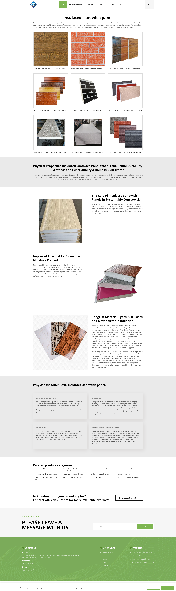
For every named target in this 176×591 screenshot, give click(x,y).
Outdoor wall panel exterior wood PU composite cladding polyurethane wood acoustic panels (66, 110)
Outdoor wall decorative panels (46, 474)
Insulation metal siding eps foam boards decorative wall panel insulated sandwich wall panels (141, 110)
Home (63, 5)
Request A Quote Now (129, 498)
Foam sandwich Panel (139, 556)
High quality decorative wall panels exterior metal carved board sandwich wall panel (137, 69)
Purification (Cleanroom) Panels (143, 562)
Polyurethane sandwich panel (73, 474)
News (112, 5)
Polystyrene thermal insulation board (46, 478)
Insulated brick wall (124, 474)
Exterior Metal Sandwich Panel (128, 477)
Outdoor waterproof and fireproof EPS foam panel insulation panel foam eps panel (100, 110)
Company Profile (76, 5)
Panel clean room (96, 477)
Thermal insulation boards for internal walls (73, 470)
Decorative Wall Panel (43, 469)
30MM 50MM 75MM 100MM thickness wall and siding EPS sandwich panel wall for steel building (142, 152)
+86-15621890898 (28, 564)
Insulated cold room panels (72, 477)
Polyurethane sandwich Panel (142, 552)
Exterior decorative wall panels (101, 469)
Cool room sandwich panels (127, 469)
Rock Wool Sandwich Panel (141, 559)
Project (102, 5)
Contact (121, 5)
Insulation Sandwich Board (99, 474)
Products (91, 5)
